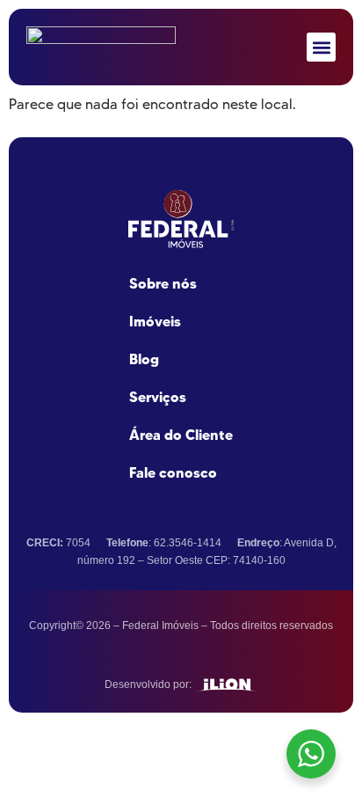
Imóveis (155, 321)
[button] (321, 47)
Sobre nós (163, 283)
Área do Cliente (181, 434)
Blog (144, 359)
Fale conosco (173, 472)
